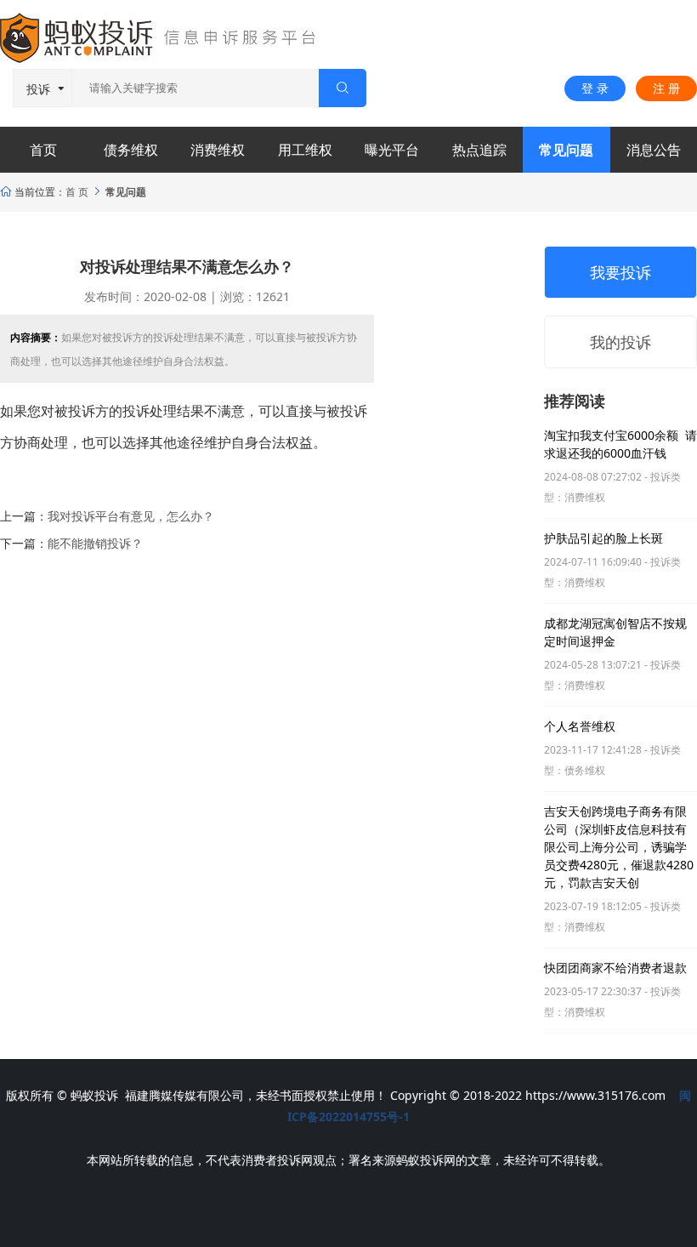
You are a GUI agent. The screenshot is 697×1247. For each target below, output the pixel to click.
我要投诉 (620, 272)
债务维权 (131, 149)
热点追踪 (479, 149)
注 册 (666, 88)
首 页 (76, 192)
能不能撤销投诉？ (95, 543)
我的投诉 (620, 342)
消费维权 (217, 149)
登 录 (595, 88)
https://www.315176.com (595, 1095)
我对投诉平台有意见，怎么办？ (131, 516)
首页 (43, 149)
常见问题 (566, 149)
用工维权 (305, 149)
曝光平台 (392, 149)
